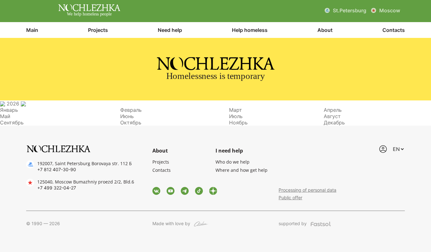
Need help (170, 30)
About (325, 30)
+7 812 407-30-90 (56, 169)
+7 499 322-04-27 (56, 187)
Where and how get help (242, 170)
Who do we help (233, 162)
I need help (229, 150)
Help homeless (250, 30)
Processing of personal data (307, 190)
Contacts (393, 30)
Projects (98, 30)
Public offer (290, 197)
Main (32, 30)
